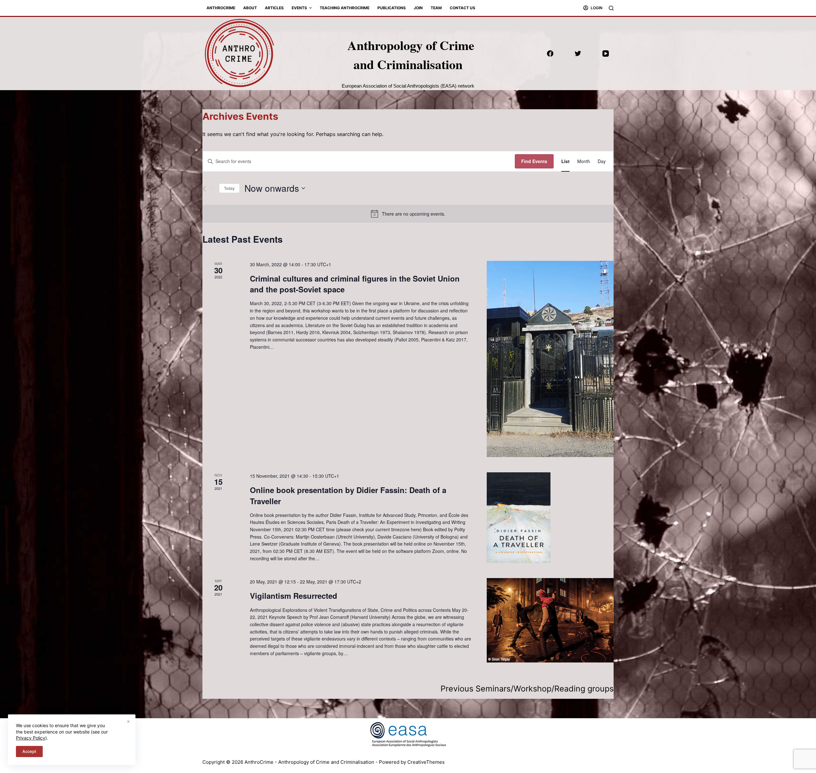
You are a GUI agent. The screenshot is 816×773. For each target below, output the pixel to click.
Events (299, 7)
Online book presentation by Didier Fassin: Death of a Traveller (348, 495)
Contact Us (462, 7)
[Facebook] (550, 53)
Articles (274, 7)
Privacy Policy (30, 738)
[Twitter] (578, 53)
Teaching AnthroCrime (344, 7)
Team (436, 7)
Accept (29, 751)
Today (229, 188)
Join (418, 7)
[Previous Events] (204, 189)
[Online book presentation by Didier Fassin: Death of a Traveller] (550, 517)
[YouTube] (606, 53)
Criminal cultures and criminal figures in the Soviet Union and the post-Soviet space (355, 284)
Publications (391, 7)
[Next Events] (212, 189)
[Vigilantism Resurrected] (550, 620)
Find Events (534, 161)
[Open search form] (611, 8)
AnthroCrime (221, 7)
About (250, 7)
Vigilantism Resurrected (293, 595)
